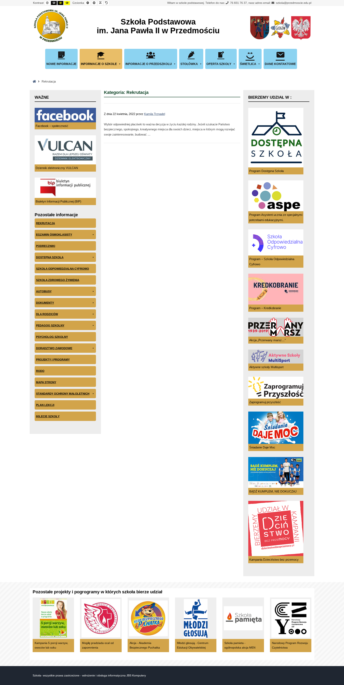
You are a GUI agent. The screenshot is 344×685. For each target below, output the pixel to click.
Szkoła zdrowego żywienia (57, 280)
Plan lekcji (45, 405)
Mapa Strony (46, 382)
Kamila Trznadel (154, 114)
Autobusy (44, 291)
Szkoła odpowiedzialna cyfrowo (62, 268)
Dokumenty (45, 302)
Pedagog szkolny (50, 325)
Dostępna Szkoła (50, 257)
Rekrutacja (45, 223)
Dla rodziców (47, 314)
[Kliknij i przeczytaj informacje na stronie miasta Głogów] (280, 28)
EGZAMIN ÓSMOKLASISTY (54, 234)
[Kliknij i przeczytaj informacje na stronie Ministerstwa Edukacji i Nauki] (301, 28)
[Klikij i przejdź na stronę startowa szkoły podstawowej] (50, 25)
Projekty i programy (53, 359)
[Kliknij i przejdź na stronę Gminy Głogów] (260, 28)
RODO (40, 370)
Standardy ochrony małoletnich (62, 393)
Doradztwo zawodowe (54, 348)
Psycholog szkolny (52, 336)
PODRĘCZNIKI (45, 246)
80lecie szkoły (48, 416)
